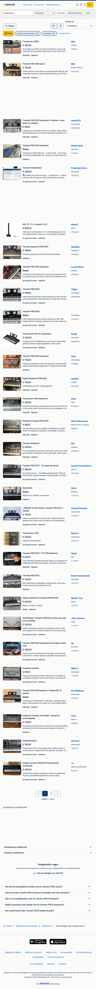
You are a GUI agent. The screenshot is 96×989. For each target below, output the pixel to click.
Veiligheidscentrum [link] (53, 5)
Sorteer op (70, 22)
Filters (10, 33)
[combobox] (17, 13)
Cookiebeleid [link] (38, 957)
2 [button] (51, 794)
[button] (80, 4)
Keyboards (48, 33)
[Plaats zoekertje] (90, 4)
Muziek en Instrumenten (26, 33)
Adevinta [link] (51, 964)
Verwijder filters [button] (64, 33)
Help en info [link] (27, 5)
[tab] (54, 26)
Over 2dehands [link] (36, 964)
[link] (11, 4)
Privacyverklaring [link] (83, 952)
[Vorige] (39, 793)
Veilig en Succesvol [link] (33, 952)
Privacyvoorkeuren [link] (56, 957)
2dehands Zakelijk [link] (13, 952)
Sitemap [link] (62, 964)
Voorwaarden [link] (39, 5)
